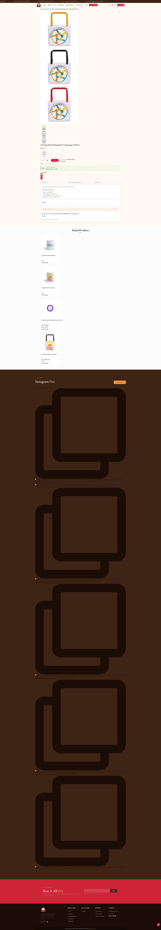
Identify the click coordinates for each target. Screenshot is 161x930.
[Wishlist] (115, 5)
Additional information (74, 182)
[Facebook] (80, 174)
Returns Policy (99, 914)
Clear (44, 154)
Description (45, 182)
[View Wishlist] (115, 5)
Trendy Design (79, 5)
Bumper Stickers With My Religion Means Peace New (52, 320)
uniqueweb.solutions (92, 928)
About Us (70, 914)
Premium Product (69, 5)
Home (42, 9)
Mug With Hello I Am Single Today (48, 287)
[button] (68, 159)
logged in (50, 219)
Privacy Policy (99, 911)
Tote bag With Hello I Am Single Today (49, 354)
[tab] (54, 182)
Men (45, 5)
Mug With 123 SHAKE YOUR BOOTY (48, 255)
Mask (86, 5)
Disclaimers (70, 918)
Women (49, 5)
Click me (158, 924)
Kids (54, 5)
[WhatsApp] (80, 179)
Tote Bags (52, 9)
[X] (80, 176)
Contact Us (70, 921)
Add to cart (55, 160)
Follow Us (119, 382)
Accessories (60, 5)
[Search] (110, 5)
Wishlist (83, 911)
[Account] (112, 5)
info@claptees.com (113, 911)
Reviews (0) (97, 182)
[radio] (44, 153)
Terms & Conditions (72, 916)
